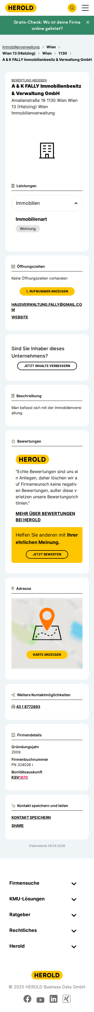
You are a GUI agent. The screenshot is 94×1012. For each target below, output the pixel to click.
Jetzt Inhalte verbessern (47, 366)
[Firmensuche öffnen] (72, 7)
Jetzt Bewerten (47, 554)
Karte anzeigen (47, 655)
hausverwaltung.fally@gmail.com (46, 307)
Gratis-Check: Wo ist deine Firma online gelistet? (47, 25)
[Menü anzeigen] (85, 8)
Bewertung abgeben (29, 80)
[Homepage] (21, 7)
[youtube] (40, 999)
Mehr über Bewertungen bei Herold (45, 516)
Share (17, 825)
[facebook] (27, 999)
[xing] (66, 999)
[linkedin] (53, 999)
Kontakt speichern (31, 817)
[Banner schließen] (88, 22)
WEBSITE (19, 317)
